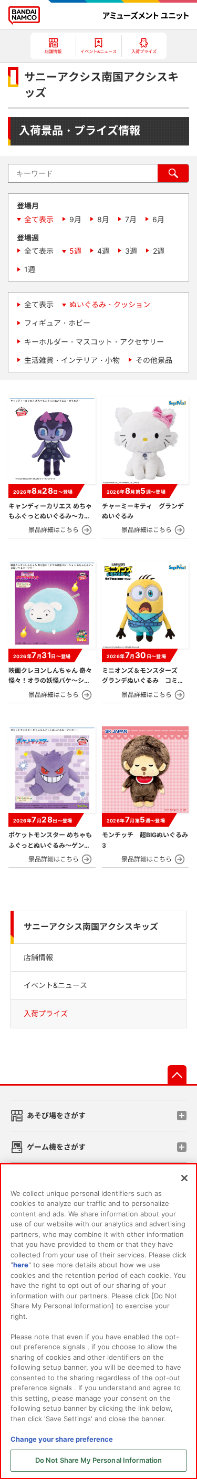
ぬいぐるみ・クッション (109, 304)
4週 (103, 250)
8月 (103, 219)
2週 (158, 250)
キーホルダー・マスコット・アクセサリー (94, 341)
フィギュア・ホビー (57, 322)
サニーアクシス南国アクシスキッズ (91, 927)
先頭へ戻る (177, 1074)
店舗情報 (38, 957)
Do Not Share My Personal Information (98, 1460)
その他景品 (154, 360)
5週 (75, 250)
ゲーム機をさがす (56, 1146)
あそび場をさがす (56, 1115)
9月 (75, 219)
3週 (131, 250)
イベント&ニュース (55, 985)
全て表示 (39, 219)
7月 (131, 219)
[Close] (184, 1178)
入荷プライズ (46, 1013)
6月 (158, 219)
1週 (29, 269)
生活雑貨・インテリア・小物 (72, 360)
